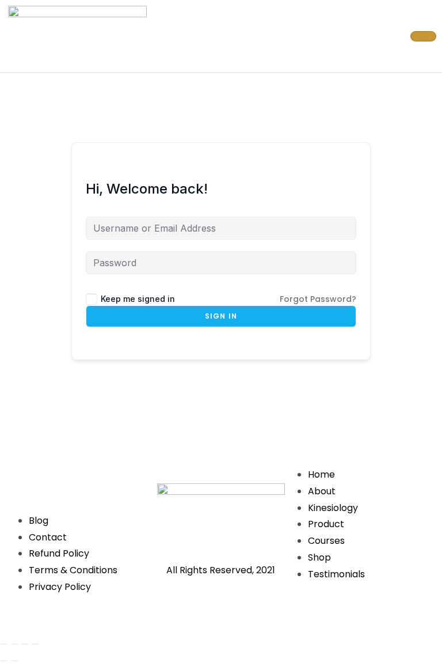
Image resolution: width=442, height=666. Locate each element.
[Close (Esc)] (35, 644)
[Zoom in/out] (4, 644)
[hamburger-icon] (423, 36)
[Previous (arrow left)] (4, 661)
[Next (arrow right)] (14, 661)
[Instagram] (65, 472)
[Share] (25, 644)
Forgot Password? (318, 299)
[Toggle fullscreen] (14, 644)
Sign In (221, 316)
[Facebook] (31, 472)
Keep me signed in (138, 299)
